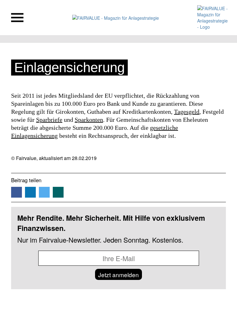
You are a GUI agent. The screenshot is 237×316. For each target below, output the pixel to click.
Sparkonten (89, 119)
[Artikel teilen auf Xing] (58, 192)
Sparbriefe (49, 119)
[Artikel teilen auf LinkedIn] (30, 192)
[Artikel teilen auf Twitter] (44, 192)
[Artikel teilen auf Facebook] (16, 192)
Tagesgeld (186, 111)
